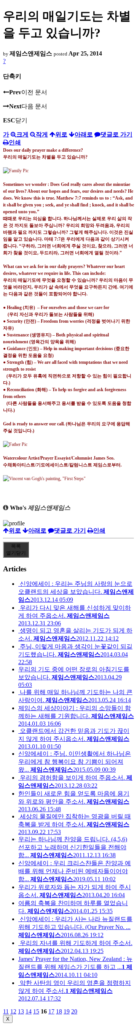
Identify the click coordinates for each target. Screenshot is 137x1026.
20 (74, 1011)
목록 (16, 549)
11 (6, 1011)
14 (28, 1011)
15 (36, 1011)
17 (51, 1011)
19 (67, 1011)
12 (13, 1011)
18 (59, 1011)
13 (21, 1011)
